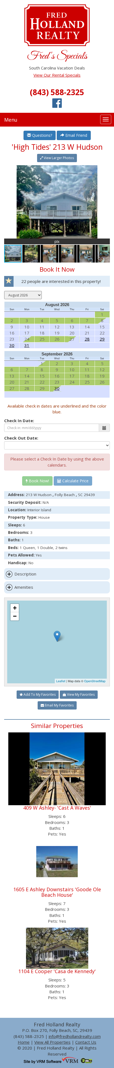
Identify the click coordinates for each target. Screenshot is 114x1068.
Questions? (41, 135)
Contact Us (85, 1042)
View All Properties (52, 1042)
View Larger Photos (58, 158)
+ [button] (15, 607)
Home (24, 1042)
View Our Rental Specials (57, 75)
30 (11, 345)
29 (102, 339)
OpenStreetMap (94, 681)
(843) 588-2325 (57, 92)
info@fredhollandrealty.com (75, 1036)
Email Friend (75, 135)
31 (26, 345)
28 (87, 339)
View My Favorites (80, 694)
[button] (104, 170)
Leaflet (60, 681)
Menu (10, 119)
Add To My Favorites (39, 694)
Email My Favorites (59, 705)
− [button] (15, 616)
